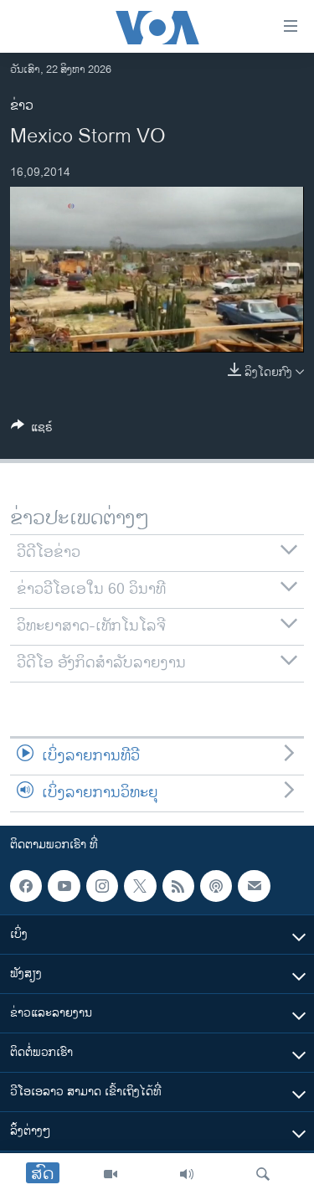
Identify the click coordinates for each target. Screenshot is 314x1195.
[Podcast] (216, 886)
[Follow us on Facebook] (26, 886)
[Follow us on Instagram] (102, 886)
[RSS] (178, 886)
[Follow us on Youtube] (64, 886)
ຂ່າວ (21, 106)
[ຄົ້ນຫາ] (263, 1174)
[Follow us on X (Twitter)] (140, 886)
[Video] (110, 1174)
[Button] (32, 430)
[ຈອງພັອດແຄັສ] (254, 886)
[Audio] (187, 1174)
